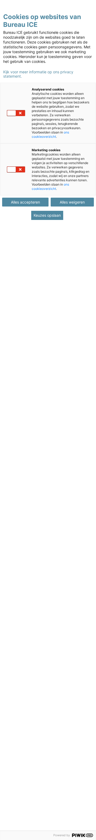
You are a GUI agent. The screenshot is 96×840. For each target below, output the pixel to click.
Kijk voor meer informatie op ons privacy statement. (38, 74)
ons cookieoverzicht (50, 134)
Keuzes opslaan (47, 215)
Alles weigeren (72, 202)
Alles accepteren (25, 202)
